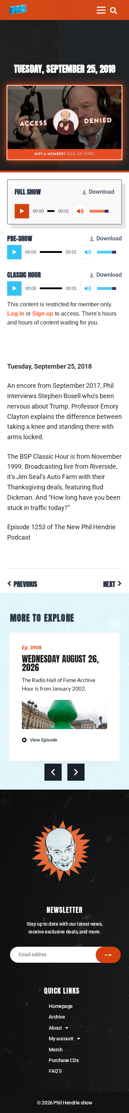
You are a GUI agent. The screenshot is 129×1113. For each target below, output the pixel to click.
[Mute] (80, 211)
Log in (15, 314)
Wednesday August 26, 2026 (60, 663)
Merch (55, 1049)
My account (61, 1038)
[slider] (50, 211)
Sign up (42, 314)
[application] (62, 211)
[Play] (22, 211)
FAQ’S (55, 1071)
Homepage (60, 1006)
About (55, 1028)
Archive (57, 1017)
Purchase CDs (63, 1060)
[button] (113, 10)
